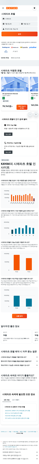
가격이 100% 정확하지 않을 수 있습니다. (15, 459)
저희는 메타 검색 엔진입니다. (12, 455)
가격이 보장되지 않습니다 (10, 446)
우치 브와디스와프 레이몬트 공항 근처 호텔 (17, 418)
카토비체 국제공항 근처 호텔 (13, 415)
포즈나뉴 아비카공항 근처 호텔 (13, 413)
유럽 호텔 (15, 431)
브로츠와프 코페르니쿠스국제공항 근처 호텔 (17, 410)
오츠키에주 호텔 (32, 431)
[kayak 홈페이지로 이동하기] (12, 8)
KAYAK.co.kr (4, 431)
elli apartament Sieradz (10, 93)
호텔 (10, 431)
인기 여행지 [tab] (15, 400)
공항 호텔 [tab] (6, 400)
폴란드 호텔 (23, 431)
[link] (8, 134)
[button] (3, 8)
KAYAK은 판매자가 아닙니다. (12, 452)
